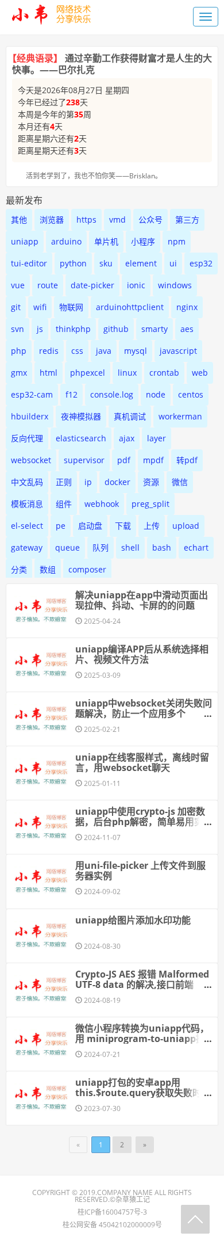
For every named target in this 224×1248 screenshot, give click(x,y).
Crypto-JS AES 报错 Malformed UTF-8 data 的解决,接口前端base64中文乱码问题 (142, 984)
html (48, 372)
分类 (19, 569)
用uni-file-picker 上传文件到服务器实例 (140, 870)
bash (161, 547)
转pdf (187, 460)
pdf (123, 460)
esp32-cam (32, 394)
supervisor (84, 460)
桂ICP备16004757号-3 (112, 1212)
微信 (180, 481)
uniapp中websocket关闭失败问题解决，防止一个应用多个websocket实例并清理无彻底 (143, 713)
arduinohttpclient (130, 306)
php (18, 350)
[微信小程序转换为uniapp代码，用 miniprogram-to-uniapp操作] (40, 1042)
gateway (27, 547)
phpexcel (87, 372)
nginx (187, 306)
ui (173, 263)
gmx (19, 372)
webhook (101, 503)
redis (49, 350)
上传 (152, 525)
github (116, 328)
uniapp (24, 241)
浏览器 (52, 219)
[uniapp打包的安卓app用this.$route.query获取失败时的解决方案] (40, 1096)
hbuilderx (29, 416)
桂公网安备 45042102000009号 (112, 1225)
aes (187, 328)
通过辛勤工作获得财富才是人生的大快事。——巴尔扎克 (112, 64)
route (47, 285)
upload (185, 525)
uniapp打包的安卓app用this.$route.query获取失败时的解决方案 (143, 1092)
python (73, 263)
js (40, 328)
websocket (31, 460)
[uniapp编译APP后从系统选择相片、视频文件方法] (40, 663)
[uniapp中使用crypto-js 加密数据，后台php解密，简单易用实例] (40, 825)
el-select (27, 525)
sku (106, 263)
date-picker (92, 285)
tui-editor (29, 263)
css (77, 350)
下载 (123, 525)
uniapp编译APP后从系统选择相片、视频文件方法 (141, 654)
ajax (126, 438)
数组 (48, 569)
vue (18, 285)
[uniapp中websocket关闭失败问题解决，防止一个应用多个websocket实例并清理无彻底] (40, 717)
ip (88, 481)
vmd (117, 219)
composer (87, 569)
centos (190, 394)
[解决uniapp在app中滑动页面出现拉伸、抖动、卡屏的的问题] (40, 609)
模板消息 (27, 503)
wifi (40, 306)
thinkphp (73, 328)
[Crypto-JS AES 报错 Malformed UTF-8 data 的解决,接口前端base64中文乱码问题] (40, 988)
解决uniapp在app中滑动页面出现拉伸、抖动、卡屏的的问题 (141, 600)
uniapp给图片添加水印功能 (133, 920)
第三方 (187, 219)
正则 (64, 481)
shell (130, 547)
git (16, 306)
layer (156, 438)
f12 (71, 394)
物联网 (71, 306)
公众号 (150, 219)
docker (117, 481)
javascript (178, 350)
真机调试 (130, 416)
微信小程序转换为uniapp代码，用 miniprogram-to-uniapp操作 (142, 1038)
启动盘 (90, 525)
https (86, 219)
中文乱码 (27, 481)
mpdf (153, 460)
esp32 (201, 263)
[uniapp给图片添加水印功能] (40, 934)
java (103, 350)
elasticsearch (81, 438)
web (200, 372)
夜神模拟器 (81, 416)
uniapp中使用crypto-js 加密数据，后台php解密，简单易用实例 (140, 821)
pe (60, 525)
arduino (66, 241)
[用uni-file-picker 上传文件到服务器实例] (40, 879)
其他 (19, 219)
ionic (136, 285)
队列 (100, 547)
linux (127, 372)
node (155, 394)
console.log (111, 394)
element (141, 263)
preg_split (150, 503)
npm (177, 241)
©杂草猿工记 (130, 1199)
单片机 (106, 241)
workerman (180, 416)
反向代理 (27, 438)
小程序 (143, 241)
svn (17, 328)
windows (175, 285)
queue (67, 547)
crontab (164, 372)
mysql (135, 350)
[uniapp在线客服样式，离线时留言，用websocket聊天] (40, 771)
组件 (64, 503)
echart (196, 547)
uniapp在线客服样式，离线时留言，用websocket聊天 (142, 762)
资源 (151, 481)
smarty (154, 328)
